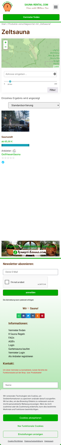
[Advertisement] (30, 207)
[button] (56, 7)
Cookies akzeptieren (30, 417)
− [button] (6, 47)
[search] (30, 74)
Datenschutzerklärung (33, 441)
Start (3, 24)
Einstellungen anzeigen (30, 434)
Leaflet (56, 66)
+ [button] (6, 42)
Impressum (48, 441)
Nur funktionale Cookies (30, 426)
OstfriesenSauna (10, 154)
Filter (53, 89)
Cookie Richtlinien (15, 441)
